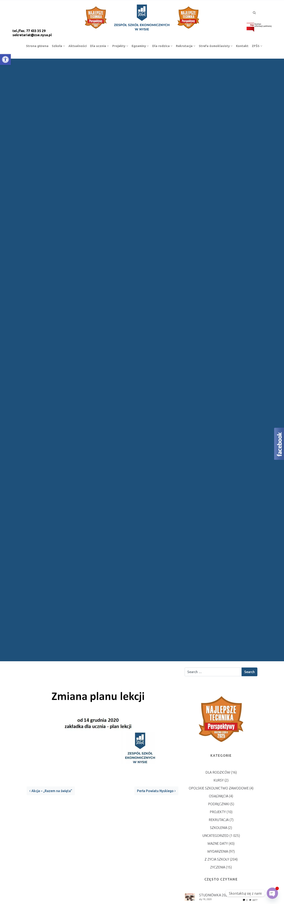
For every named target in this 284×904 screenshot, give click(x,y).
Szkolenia (218, 828)
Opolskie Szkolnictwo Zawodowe (219, 788)
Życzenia (217, 867)
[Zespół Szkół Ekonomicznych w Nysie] (142, 16)
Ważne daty (217, 843)
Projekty (218, 812)
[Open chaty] (272, 893)
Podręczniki (218, 804)
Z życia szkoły (217, 859)
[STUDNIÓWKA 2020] (190, 897)
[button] (5, 59)
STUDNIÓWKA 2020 (214, 895)
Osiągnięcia (218, 796)
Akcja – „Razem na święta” (51, 791)
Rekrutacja (219, 820)
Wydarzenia (217, 851)
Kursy (219, 780)
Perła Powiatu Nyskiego (155, 791)
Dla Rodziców (217, 772)
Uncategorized (215, 835)
